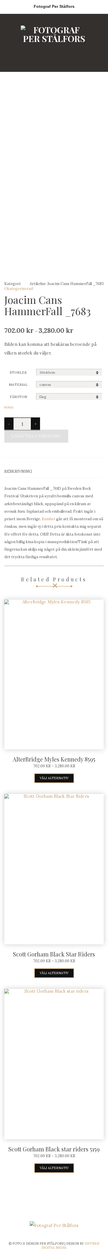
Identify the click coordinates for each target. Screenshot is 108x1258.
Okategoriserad (18, 288)
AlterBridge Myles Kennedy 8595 (54, 759)
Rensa (9, 407)
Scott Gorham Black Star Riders (54, 954)
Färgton (18, 397)
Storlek (18, 372)
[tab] (54, 471)
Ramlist (48, 518)
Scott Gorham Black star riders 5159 (54, 1149)
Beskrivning (18, 471)
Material (18, 384)
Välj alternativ (54, 778)
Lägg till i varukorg (36, 436)
